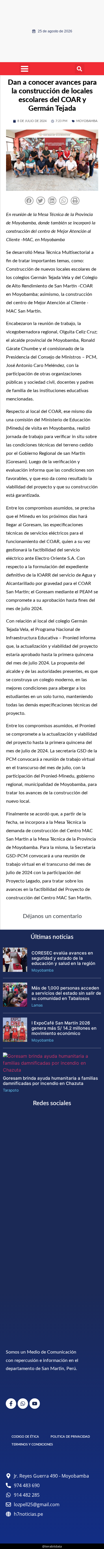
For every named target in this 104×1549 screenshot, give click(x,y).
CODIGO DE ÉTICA (25, 1436)
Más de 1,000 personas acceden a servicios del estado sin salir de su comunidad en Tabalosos (66, 993)
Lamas (37, 1005)
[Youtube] (34, 1403)
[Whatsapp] (23, 1403)
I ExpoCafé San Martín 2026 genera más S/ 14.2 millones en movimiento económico (63, 1028)
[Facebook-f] (11, 1403)
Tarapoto (11, 1090)
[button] (79, 68)
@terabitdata (52, 1546)
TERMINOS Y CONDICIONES (32, 1444)
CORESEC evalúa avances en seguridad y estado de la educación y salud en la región (63, 958)
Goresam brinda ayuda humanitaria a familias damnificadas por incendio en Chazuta (50, 1080)
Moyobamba (86, 121)
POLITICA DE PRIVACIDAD (70, 1436)
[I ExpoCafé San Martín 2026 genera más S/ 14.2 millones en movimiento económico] (15, 1040)
